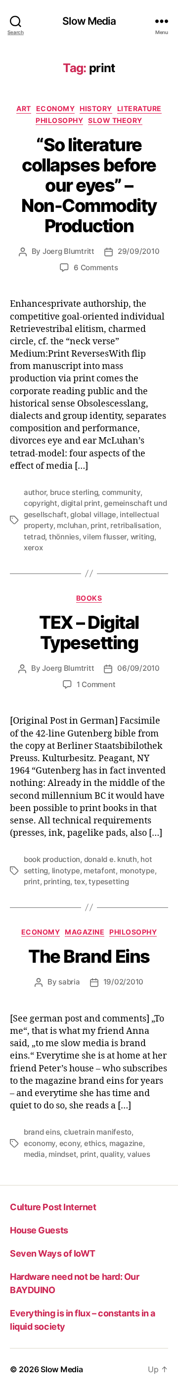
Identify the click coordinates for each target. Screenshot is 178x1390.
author (35, 492)
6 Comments (96, 267)
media (34, 1154)
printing (57, 881)
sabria (69, 981)
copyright (40, 503)
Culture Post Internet (53, 1207)
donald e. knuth (110, 859)
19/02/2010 (123, 981)
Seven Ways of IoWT (52, 1253)
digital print (80, 503)
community (121, 492)
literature (139, 108)
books (89, 598)
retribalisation (134, 525)
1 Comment (96, 684)
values (138, 1154)
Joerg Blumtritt (68, 251)
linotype (66, 870)
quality (111, 1154)
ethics (94, 1143)
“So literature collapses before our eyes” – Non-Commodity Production (89, 185)
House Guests (39, 1230)
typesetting (109, 881)
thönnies (64, 536)
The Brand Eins (88, 956)
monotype (137, 870)
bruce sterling (74, 492)
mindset (62, 1154)
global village (93, 514)
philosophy (59, 120)
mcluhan (72, 525)
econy (70, 1143)
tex (79, 881)
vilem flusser (105, 536)
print (98, 525)
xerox (33, 547)
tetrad (34, 536)
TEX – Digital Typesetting (89, 633)
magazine (84, 932)
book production (52, 859)
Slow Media (88, 21)
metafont (100, 870)
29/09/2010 (138, 251)
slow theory (115, 120)
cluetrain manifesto (98, 1132)
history (96, 108)
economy (55, 108)
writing (142, 536)
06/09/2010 (138, 668)
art (23, 108)
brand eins (42, 1132)
